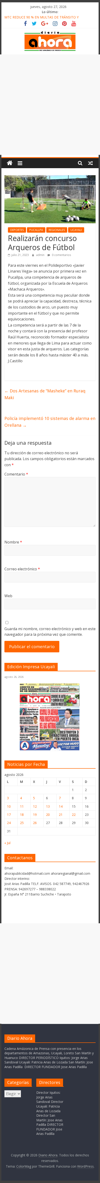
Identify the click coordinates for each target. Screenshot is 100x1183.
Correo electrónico (22, 569)
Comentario (16, 474)
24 (9, 823)
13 (48, 806)
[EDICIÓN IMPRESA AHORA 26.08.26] (50, 749)
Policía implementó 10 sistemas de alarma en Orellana (49, 422)
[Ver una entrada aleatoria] (90, 163)
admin (40, 255)
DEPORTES (17, 230)
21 (61, 814)
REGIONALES (57, 230)
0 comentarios (61, 255)
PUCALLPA (36, 230)
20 (48, 814)
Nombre (13, 542)
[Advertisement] (50, 104)
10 (9, 806)
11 (22, 806)
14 (61, 806)
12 (35, 806)
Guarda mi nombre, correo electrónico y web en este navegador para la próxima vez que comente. (50, 631)
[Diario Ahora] (9, 163)
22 (74, 814)
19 (35, 814)
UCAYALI (76, 230)
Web (8, 595)
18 (22, 814)
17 (9, 814)
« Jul (7, 843)
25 (22, 823)
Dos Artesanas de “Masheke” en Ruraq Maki (44, 394)
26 (35, 823)
